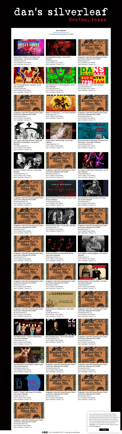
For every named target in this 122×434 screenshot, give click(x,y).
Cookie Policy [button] (92, 424)
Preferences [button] (97, 426)
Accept (104, 429)
